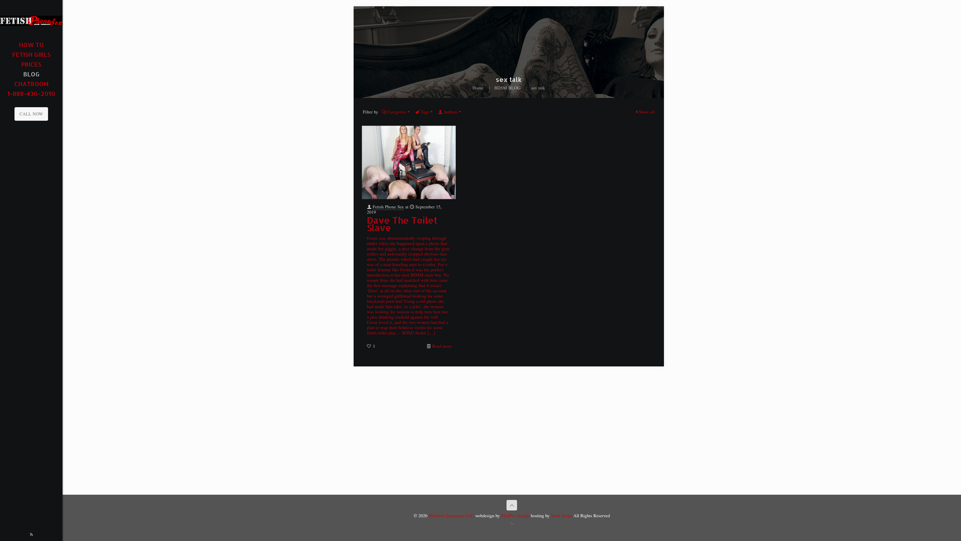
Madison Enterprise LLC (452, 515)
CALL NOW (31, 114)
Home (478, 88)
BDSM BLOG (507, 88)
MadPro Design (516, 515)
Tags (425, 112)
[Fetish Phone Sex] (31, 20)
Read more (442, 346)
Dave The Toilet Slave (402, 224)
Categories (396, 112)
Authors (450, 112)
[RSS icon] (31, 534)
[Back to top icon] (512, 505)
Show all (647, 112)
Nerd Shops (561, 515)
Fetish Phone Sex (388, 207)
